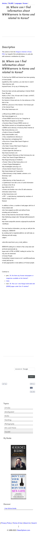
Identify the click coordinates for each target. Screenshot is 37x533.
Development (9, 412)
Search (34, 523)
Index (7, 281)
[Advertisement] (18, 31)
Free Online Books (10, 508)
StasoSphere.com (23, 530)
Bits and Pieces (10, 428)
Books (7, 416)
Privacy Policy (6, 523)
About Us (26, 523)
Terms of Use (17, 523)
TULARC (7, 432)
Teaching (8, 420)
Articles (7, 408)
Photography (9, 424)
